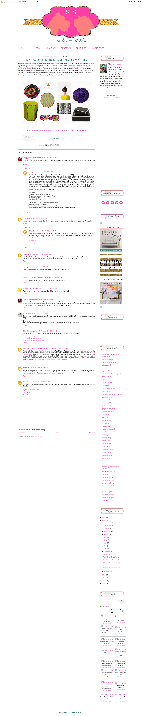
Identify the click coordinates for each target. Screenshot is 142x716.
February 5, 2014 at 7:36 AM (47, 158)
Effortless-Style (107, 397)
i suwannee (105, 414)
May (105, 543)
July (105, 537)
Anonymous (33, 172)
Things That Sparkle (108, 497)
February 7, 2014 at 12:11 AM (38, 313)
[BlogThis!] (51, 145)
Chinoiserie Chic (107, 382)
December (107, 523)
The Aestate (105, 474)
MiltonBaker (33, 231)
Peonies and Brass (108, 452)
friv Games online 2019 (48, 373)
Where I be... (107, 554)
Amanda (26, 313)
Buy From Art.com (107, 623)
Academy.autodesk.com (31, 389)
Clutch (80, 130)
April (105, 546)
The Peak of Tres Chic (108, 489)
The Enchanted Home (108, 480)
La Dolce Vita (106, 423)
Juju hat (63, 130)
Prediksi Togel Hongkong (59, 359)
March (106, 549)
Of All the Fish (106, 446)
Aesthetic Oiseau (107, 359)
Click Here (32, 242)
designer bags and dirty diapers (112, 394)
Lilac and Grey (106, 426)
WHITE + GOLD (106, 500)
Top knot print (56, 130)
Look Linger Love (107, 432)
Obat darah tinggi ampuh (31, 331)
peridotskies (27, 254)
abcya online (27, 373)
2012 (104, 578)
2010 (104, 583)
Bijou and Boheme (107, 371)
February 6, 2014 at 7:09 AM (44, 299)
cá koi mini (60, 373)
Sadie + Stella (31, 145)
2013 (104, 575)
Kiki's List (105, 417)
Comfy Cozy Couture (108, 388)
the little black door (108, 483)
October (106, 528)
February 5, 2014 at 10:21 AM (41, 254)
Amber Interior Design (109, 362)
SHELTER (104, 464)
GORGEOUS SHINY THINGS (109, 409)
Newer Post (21, 433)
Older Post (92, 433)
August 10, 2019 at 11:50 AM (39, 367)
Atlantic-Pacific (106, 365)
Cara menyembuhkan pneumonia (33, 337)
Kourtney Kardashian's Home (112, 560)
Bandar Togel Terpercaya (42, 351)
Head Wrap (30, 130)
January (106, 571)
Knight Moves (106, 420)
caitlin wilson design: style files (112, 374)
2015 (104, 517)
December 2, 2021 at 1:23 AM (41, 382)
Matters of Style (107, 437)
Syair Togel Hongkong (41, 359)
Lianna (25, 218)
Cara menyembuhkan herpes (32, 338)
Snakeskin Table (72, 130)
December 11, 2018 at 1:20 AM (58, 348)
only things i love (107, 449)
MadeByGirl (105, 435)
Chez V (104, 379)
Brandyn (26, 267)
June (105, 540)
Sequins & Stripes (107, 461)
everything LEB (106, 403)
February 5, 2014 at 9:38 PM (48, 288)
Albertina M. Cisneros (30, 288)
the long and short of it (109, 486)
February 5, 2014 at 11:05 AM (39, 267)
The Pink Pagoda (107, 492)
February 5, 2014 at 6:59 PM (53, 277)
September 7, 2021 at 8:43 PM (47, 231)
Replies (27, 168)
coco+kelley (106, 385)
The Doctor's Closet (108, 477)
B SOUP (104, 368)
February (107, 551)
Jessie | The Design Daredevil (33, 277)
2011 (104, 581)
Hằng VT (26, 367)
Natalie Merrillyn (107, 443)
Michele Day (27, 382)
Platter (36, 130)
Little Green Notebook (108, 429)
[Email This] (49, 145)
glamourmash (106, 406)
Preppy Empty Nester (30, 158)
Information (32, 240)
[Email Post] (46, 145)
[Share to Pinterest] (57, 145)
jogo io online (36, 373)
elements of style (107, 400)
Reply (25, 164)
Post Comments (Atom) (34, 437)
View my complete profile (109, 91)
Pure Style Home (107, 455)
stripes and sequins (108, 471)
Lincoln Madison (29, 299)
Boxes (84, 130)
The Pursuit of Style (108, 494)
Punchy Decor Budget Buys (112, 568)
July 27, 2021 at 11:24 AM (45, 172)
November (107, 526)
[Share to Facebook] (55, 145)
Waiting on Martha (25, 68)
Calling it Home (106, 377)
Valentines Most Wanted (111, 557)
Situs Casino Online (85, 351)
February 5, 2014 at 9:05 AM (37, 218)
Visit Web (32, 243)
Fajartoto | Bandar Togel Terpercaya (35, 348)
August (106, 534)
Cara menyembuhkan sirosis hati (33, 340)
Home (57, 433)
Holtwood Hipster (107, 411)
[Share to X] (53, 145)
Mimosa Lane (106, 440)
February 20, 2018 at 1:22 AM (50, 331)
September (107, 531)
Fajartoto (26, 351)
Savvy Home (106, 458)
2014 (104, 520)
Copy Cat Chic (106, 391)
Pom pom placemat (45, 130)
